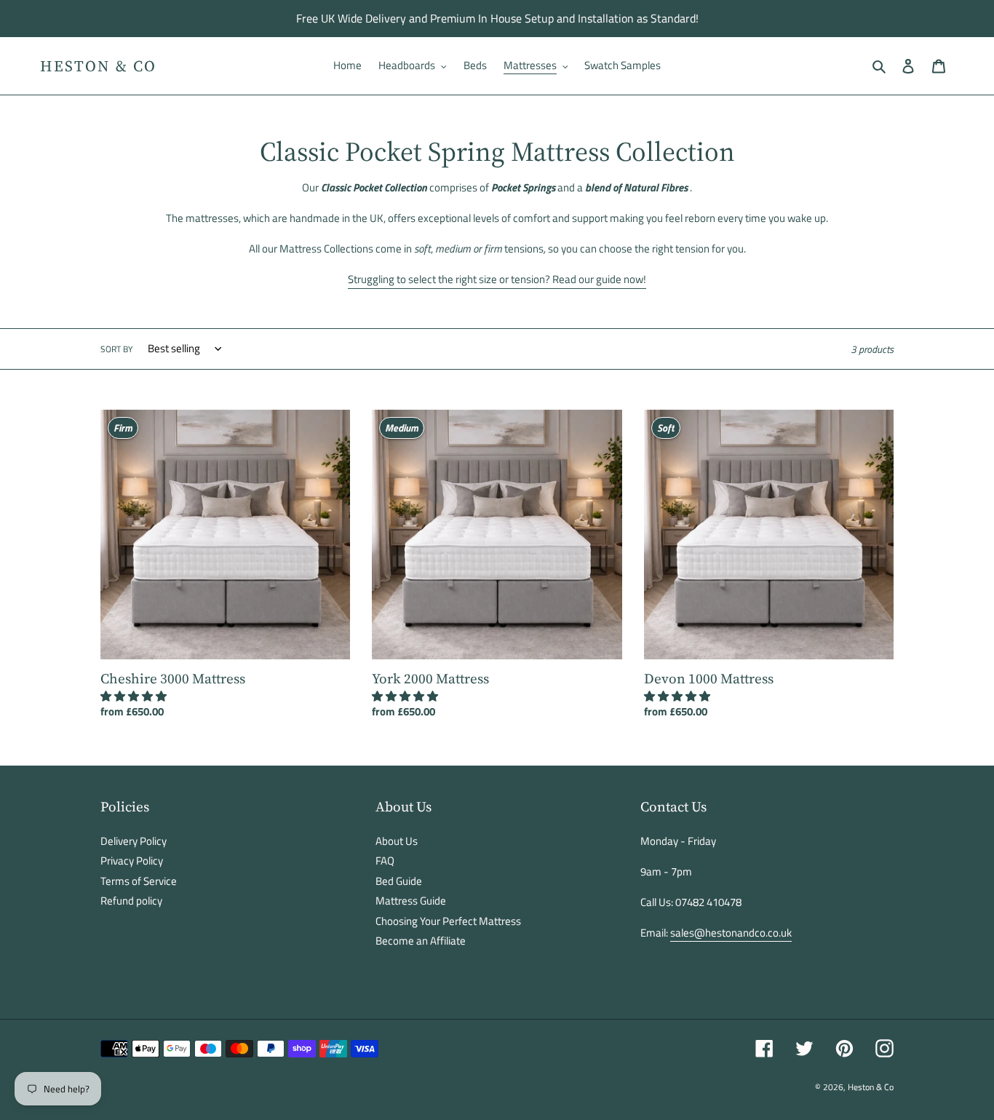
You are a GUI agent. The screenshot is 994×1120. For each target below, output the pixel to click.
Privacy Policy (131, 860)
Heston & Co (98, 66)
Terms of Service (138, 881)
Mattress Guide (410, 900)
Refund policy (131, 900)
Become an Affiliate (420, 940)
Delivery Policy (133, 841)
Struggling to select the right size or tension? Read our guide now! (497, 279)
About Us (396, 841)
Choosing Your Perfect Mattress (448, 921)
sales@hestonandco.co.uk (731, 932)
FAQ (384, 860)
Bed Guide (398, 881)
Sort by (116, 349)
